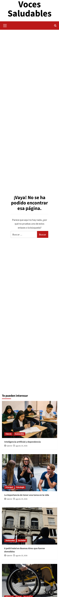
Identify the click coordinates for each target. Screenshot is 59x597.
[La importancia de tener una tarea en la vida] (29, 472)
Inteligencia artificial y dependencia (22, 441)
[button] (5, 25)
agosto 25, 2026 (21, 446)
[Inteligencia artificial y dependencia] (29, 419)
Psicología (20, 487)
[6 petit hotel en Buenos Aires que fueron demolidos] (29, 526)
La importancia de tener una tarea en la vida (26, 495)
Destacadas (19, 434)
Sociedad (22, 540)
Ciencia (8, 434)
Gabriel (9, 446)
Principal (9, 487)
